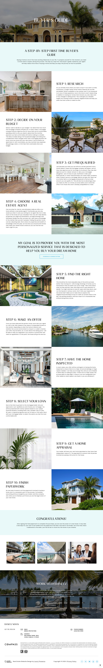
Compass (53, 642)
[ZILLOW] (93, 661)
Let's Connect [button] (51, 605)
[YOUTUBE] (89, 661)
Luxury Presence (39, 661)
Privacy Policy (71, 661)
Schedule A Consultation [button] (51, 256)
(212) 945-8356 (78, 631)
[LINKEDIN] (85, 661)
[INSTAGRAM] (82, 661)
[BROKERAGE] (97, 661)
